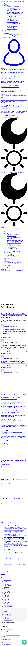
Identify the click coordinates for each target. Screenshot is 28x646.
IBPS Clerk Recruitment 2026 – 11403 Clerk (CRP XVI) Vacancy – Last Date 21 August (13, 90)
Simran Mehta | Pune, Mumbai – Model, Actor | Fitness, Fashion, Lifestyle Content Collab (15, 526)
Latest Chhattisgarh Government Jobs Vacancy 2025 (12, 571)
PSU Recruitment (10, 105)
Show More (10, 66)
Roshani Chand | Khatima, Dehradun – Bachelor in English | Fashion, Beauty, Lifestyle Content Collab (15, 545)
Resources (3, 519)
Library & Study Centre (6, 484)
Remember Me (6, 639)
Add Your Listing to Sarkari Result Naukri (10, 516)
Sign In (15, 267)
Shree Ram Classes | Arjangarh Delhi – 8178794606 (12, 498)
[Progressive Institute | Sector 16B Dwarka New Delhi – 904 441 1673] (6, 457)
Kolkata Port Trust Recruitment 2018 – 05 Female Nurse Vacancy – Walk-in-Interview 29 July (13, 347)
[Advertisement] (14, 287)
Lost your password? (6, 644)
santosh (6, 326)
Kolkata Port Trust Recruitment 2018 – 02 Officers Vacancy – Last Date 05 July (13, 362)
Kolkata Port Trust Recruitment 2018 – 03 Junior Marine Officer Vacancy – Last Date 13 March (14, 315)
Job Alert (3, 555)
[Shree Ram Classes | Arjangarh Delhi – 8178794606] (6, 495)
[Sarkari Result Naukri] (12, 1)
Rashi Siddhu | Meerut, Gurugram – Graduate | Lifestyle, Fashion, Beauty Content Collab (15, 536)
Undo (2, 625)
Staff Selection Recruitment (12, 85)
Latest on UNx (8, 522)
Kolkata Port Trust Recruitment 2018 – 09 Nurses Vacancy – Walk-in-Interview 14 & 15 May (13, 331)
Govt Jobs (3, 76)
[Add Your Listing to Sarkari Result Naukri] (6, 513)
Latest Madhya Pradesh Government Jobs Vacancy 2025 (13, 564)
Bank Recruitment (5, 94)
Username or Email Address (7, 632)
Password (3, 636)
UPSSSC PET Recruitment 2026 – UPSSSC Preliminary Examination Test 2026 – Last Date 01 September (13, 82)
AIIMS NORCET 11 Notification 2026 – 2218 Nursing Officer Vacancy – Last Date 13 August (12, 73)
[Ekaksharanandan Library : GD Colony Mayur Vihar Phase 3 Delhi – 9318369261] (6, 476)
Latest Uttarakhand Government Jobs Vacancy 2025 (12, 552)
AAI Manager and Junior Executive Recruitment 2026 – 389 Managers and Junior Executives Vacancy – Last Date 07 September (14, 101)
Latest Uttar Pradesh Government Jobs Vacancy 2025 (12, 558)
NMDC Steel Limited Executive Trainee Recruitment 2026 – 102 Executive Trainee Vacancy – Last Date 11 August (14, 112)
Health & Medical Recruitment (13, 76)
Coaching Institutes (5, 464)
